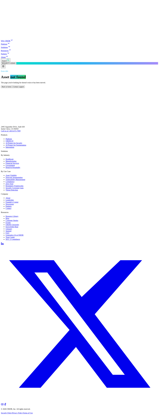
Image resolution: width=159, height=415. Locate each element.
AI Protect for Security (14, 143)
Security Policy (6, 413)
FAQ (7, 233)
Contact (8, 208)
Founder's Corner (12, 202)
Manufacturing (11, 161)
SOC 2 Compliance (13, 239)
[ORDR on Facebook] (5, 405)
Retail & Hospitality (13, 167)
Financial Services (12, 163)
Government (10, 165)
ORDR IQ (9, 141)
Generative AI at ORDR (15, 235)
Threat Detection (12, 190)
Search (4, 61)
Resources (4, 51)
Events (8, 223)
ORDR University (12, 225)
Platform (4, 44)
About (3, 57)
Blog (7, 218)
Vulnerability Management (15, 180)
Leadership (10, 200)
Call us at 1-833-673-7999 (10, 131)
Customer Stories (12, 220)
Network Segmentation (14, 177)
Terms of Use (28, 413)
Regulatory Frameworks (14, 186)
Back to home (6, 87)
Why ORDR (5, 41)
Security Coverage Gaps (15, 188)
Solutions (4, 47)
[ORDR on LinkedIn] (2, 244)
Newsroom (10, 204)
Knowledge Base (12, 227)
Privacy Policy (17, 413)
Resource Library (12, 216)
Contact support (18, 87)
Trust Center (10, 237)
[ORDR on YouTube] (2, 405)
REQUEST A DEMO (8, 63)
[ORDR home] (79, 38)
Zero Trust (9, 184)
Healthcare (10, 159)
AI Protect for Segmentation (16, 145)
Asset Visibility (11, 175)
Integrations (10, 147)
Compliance (10, 182)
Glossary (9, 229)
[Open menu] (3, 66)
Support (8, 231)
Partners (4, 54)
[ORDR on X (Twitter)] (79, 402)
